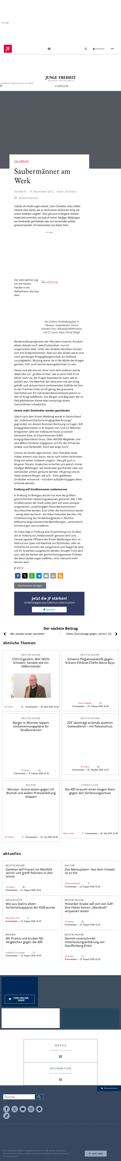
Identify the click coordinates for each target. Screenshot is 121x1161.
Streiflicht (20, 191)
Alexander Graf (12, 918)
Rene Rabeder (84, 703)
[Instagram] (31, 1109)
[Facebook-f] (6, 1109)
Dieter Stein (68, 833)
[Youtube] (23, 1109)
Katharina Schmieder (15, 952)
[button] (49, 48)
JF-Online (8, 707)
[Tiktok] (6, 1115)
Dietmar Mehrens (72, 883)
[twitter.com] (14, 1109)
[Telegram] (39, 1109)
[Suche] (39, 1096)
